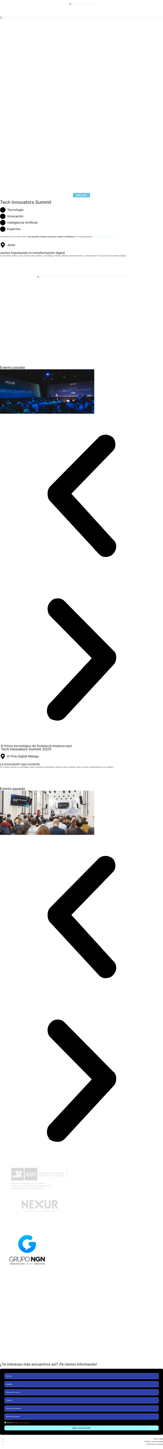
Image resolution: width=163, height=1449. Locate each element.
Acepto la (17, 1422)
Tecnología (15, 210)
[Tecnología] (3, 210)
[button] (81, 496)
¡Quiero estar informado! (81, 1428)
